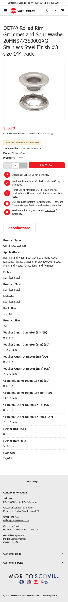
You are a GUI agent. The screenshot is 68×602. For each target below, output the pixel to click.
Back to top (32, 481)
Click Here (23, 3)
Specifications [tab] (19, 228)
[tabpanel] (34, 348)
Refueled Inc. (57, 596)
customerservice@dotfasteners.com (21, 529)
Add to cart (47, 165)
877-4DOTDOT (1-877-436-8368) (45, 3)
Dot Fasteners (15, 596)
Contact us (28, 174)
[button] (62, 10)
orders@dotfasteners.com (16, 520)
